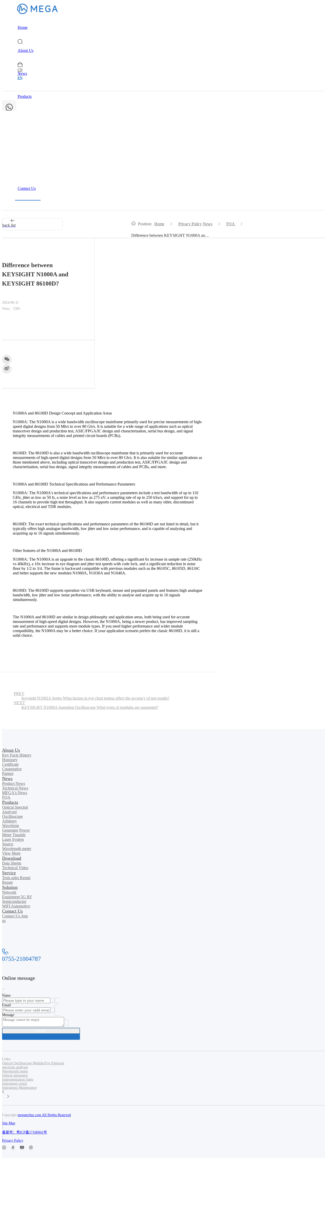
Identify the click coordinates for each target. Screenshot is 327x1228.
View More (11, 853)
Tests (6, 878)
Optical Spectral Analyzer (15, 809)
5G (24, 897)
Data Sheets (11, 863)
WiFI (6, 906)
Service (24, 142)
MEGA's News (14, 792)
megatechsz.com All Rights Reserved (44, 1115)
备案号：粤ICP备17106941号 (24, 1132)
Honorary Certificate (10, 762)
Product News (13, 783)
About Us (25, 50)
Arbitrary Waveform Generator (10, 825)
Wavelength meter (16, 848)
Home (23, 27)
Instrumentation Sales (17, 1079)
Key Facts (10, 755)
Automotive (20, 906)
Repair (7, 882)
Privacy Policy (190, 224)
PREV (91, 695)
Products (25, 96)
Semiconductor (14, 901)
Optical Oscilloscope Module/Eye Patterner (33, 1063)
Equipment (11, 897)
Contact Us (27, 188)
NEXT (86, 705)
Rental (25, 878)
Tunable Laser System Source (14, 839)
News (22, 73)
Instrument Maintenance (19, 1088)
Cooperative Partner (12, 771)
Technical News (15, 788)
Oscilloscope (12, 816)
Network (9, 892)
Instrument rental (14, 1083)
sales (15, 878)
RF (29, 897)
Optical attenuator (15, 1075)
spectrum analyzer (15, 1067)
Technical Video (15, 868)
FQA (231, 224)
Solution (24, 165)
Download (26, 119)
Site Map (8, 1123)
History (25, 755)
